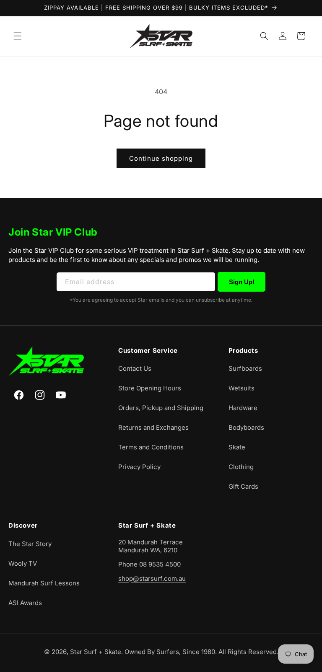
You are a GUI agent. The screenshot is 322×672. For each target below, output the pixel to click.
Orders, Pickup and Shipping (160, 408)
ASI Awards (25, 603)
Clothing (241, 467)
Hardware (243, 408)
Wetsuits (241, 388)
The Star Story (30, 544)
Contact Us (134, 368)
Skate (237, 447)
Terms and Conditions (151, 447)
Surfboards (245, 368)
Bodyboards (246, 427)
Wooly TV (22, 563)
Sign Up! (241, 281)
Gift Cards (243, 486)
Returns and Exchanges (153, 427)
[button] (17, 36)
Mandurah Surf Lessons (44, 583)
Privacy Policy (139, 467)
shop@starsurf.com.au (152, 578)
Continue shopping (161, 158)
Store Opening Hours (149, 388)
